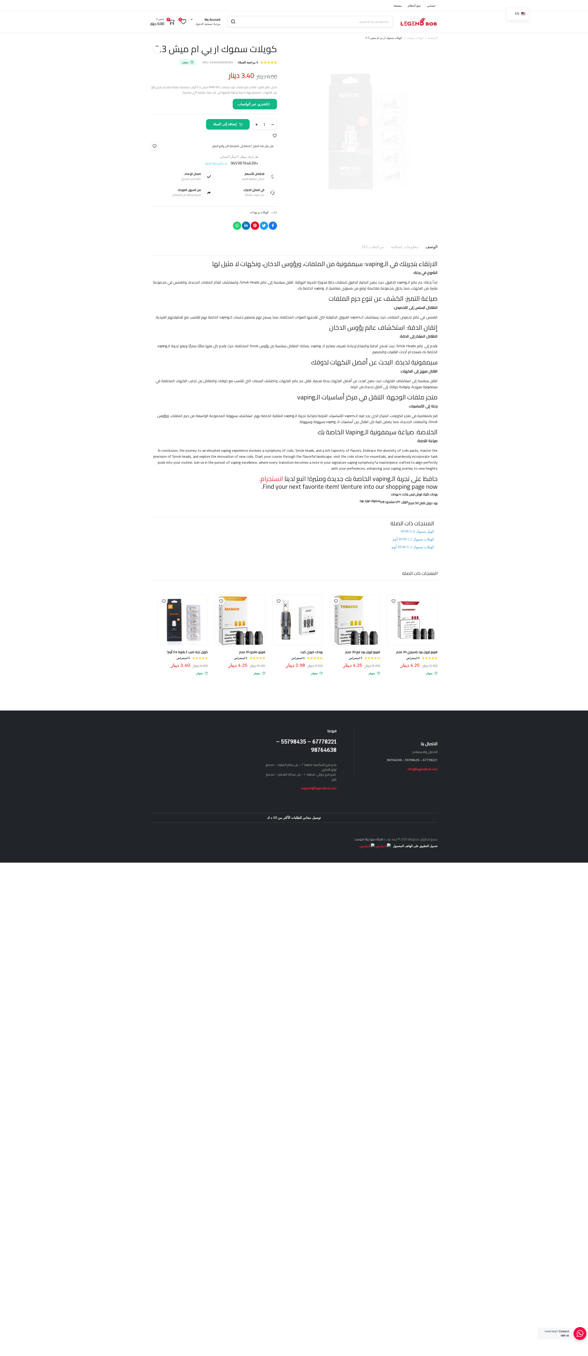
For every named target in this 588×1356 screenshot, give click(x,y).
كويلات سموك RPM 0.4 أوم (413, 547)
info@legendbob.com (423, 769)
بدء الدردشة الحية (216, 163)
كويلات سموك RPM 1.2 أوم (413, 539)
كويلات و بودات (415, 38)
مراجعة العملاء (248, 62)
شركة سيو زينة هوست (368, 839)
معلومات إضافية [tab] (404, 246)
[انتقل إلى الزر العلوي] (577, 1345)
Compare (391, 610)
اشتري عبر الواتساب (252, 104)
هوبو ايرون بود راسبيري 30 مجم (417, 652)
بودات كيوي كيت (311, 652)
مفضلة (397, 6)
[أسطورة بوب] (419, 21)
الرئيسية (433, 38)
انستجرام (271, 479)
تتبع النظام (414, 6)
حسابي (431, 6)
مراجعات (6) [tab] (373, 246)
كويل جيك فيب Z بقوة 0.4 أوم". (187, 652)
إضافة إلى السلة (225, 124)
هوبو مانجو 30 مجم (252, 652)
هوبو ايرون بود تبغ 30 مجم (362, 652)
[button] (274, 135)
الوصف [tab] (431, 246)
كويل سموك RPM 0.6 (417, 531)
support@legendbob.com (318, 788)
